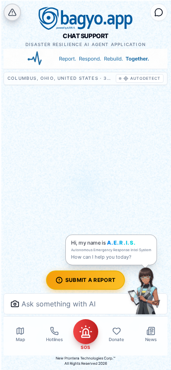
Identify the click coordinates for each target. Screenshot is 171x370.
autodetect (145, 78)
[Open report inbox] (158, 12)
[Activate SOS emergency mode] (85, 331)
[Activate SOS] (12, 12)
